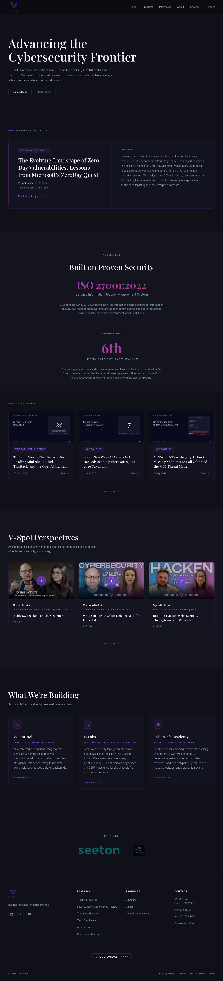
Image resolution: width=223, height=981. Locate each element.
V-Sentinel (131, 900)
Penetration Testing (88, 934)
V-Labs (129, 906)
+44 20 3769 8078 (185, 916)
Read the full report (30, 196)
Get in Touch (44, 92)
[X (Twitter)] (20, 914)
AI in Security (84, 927)
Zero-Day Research (88, 920)
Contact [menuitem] (210, 6)
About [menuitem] (180, 6)
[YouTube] (29, 914)
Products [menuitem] (148, 6)
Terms (182, 973)
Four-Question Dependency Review (97, 906)
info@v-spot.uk (182, 909)
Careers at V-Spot (184, 923)
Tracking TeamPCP (87, 900)
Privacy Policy (166, 973)
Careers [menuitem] (194, 6)
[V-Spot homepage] (14, 7)
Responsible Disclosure (202, 973)
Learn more (21, 777)
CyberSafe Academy (137, 913)
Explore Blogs (20, 92)
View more (111, 491)
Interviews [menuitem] (165, 6)
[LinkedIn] (11, 914)
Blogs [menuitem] (133, 6)
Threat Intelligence (87, 913)
